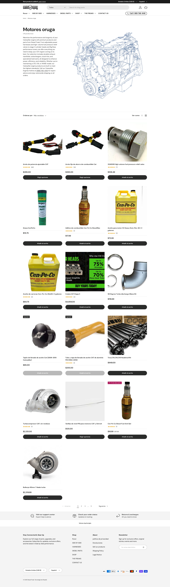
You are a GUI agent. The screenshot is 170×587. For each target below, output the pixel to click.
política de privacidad (101, 539)
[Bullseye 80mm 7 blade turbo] (42, 465)
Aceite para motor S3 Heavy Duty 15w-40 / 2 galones (125, 229)
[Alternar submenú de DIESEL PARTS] (72, 13)
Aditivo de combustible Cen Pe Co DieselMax (82, 228)
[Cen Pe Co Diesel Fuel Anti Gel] (127, 401)
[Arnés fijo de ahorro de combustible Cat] (85, 142)
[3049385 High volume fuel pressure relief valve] (127, 142)
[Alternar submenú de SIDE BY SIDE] (43, 13)
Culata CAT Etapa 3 (72, 294)
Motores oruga (32, 18)
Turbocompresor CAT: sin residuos (36, 424)
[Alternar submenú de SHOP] (81, 13)
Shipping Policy (98, 551)
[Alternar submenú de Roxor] (29, 13)
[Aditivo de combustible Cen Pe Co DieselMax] (85, 205)
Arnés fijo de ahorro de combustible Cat (80, 164)
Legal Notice (97, 555)
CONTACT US (103, 13)
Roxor (25, 13)
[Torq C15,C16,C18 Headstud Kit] (127, 335)
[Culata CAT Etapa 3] (85, 271)
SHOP (77, 13)
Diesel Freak (31, 580)
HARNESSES (50, 13)
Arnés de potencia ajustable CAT (35, 164)
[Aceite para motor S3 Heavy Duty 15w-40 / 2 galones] (127, 205)
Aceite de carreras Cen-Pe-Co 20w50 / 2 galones (42, 294)
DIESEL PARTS (65, 13)
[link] (66, 506)
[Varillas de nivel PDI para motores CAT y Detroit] (85, 401)
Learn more (42, 1)
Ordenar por (28, 115)
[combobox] (88, 7)
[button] (146, 7)
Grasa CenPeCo (29, 228)
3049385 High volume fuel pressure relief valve (126, 164)
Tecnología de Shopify (41, 580)
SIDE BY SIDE (37, 13)
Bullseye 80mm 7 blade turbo (34, 487)
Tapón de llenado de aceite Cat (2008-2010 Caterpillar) (39, 359)
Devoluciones (97, 543)
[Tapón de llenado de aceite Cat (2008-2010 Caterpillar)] (42, 335)
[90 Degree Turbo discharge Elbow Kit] (127, 271)
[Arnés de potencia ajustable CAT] (42, 142)
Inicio (24, 18)
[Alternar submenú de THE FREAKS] (95, 13)
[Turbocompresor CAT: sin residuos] (42, 401)
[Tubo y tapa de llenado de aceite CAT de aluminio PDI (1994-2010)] (85, 335)
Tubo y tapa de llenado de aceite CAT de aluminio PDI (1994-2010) (84, 359)
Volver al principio (85, 523)
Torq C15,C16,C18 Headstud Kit (119, 358)
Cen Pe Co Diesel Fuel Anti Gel (119, 424)
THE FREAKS (89, 13)
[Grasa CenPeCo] (42, 205)
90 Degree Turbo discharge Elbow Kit (122, 294)
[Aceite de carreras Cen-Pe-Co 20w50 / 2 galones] (42, 271)
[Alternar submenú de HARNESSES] (57, 13)
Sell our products (99, 547)
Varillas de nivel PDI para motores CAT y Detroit (83, 424)
